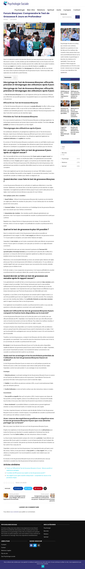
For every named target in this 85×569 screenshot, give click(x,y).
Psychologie (20, 10)
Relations (41, 10)
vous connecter (14, 512)
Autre (59, 10)
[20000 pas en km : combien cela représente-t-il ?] (65, 86)
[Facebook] (31, 545)
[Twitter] (35, 545)
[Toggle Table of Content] (14, 77)
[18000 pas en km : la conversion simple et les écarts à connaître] (75, 103)
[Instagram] (38, 545)
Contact (76, 10)
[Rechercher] (77, 17)
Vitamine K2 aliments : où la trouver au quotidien (65, 111)
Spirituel (50, 10)
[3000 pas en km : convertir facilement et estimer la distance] (75, 86)
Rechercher (64, 14)
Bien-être (31, 10)
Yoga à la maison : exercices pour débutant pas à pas (65, 131)
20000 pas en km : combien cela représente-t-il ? (65, 95)
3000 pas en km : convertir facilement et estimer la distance (75, 95)
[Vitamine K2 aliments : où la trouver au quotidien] (65, 103)
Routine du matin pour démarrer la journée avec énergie (75, 131)
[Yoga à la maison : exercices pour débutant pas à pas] (65, 122)
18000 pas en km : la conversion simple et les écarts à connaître (75, 112)
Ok (43, 566)
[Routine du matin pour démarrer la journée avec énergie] (75, 122)
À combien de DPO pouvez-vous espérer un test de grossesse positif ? (25, 473)
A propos (67, 10)
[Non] (83, 564)
